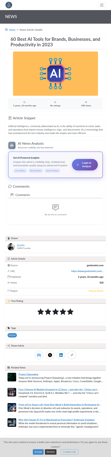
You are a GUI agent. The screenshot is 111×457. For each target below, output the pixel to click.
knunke (21, 245)
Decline (51, 452)
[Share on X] (50, 355)
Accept (38, 452)
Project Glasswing (28, 374)
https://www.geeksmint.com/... (87, 271)
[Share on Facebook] (39, 355)
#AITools (12, 335)
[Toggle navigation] (102, 5)
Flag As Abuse (96, 291)
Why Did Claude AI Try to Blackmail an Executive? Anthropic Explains (56, 420)
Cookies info (69, 452)
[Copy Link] (72, 355)
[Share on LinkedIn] (61, 355)
